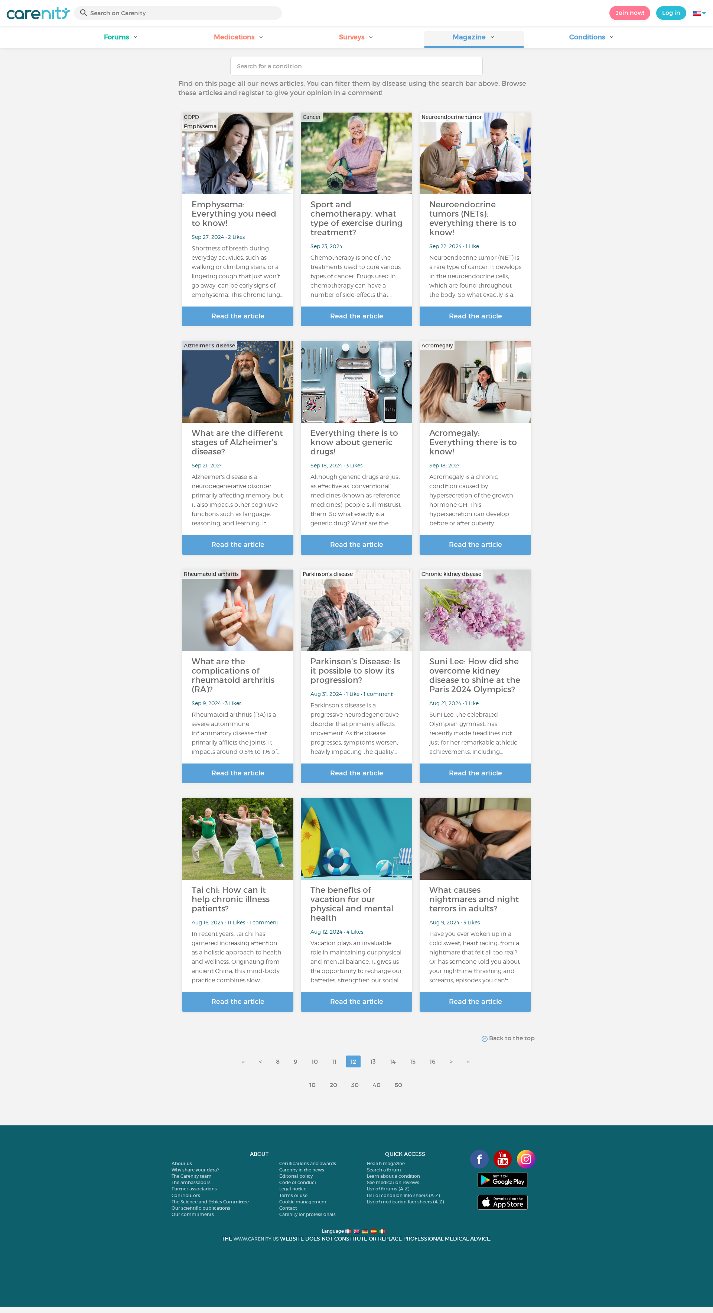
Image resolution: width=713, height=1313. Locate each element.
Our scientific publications (201, 1208)
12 (353, 1061)
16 (433, 1061)
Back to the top (511, 1038)
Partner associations (194, 1189)
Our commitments (193, 1214)
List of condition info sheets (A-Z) (403, 1195)
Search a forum (384, 1170)
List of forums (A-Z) (388, 1189)
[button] (121, 39)
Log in (671, 12)
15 (413, 1061)
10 (315, 1061)
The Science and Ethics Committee (210, 1202)
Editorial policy (296, 1176)
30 (355, 1085)
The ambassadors (191, 1182)
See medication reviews (393, 1182)
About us (182, 1163)
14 (393, 1061)
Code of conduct (297, 1182)
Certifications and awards (307, 1163)
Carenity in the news (301, 1170)
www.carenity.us (256, 1239)
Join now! (630, 12)
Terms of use (293, 1195)
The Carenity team (192, 1176)
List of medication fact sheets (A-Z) (405, 1202)
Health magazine (386, 1163)
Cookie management (302, 1202)
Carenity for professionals (307, 1214)
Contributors (186, 1195)
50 (398, 1085)
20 (333, 1085)
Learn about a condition (393, 1176)
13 (373, 1061)
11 (334, 1061)
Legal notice (292, 1189)
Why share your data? (195, 1170)
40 (377, 1085)
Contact (288, 1208)
